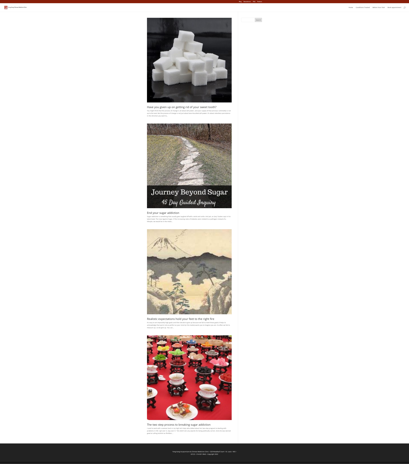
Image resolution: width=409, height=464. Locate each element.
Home (351, 7)
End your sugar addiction (163, 213)
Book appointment (394, 7)
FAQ (254, 1)
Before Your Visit (379, 7)
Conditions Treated (363, 7)
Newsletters (247, 1)
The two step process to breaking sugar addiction (179, 425)
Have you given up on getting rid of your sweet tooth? (181, 107)
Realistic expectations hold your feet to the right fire (180, 319)
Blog (240, 1)
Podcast (259, 1)
